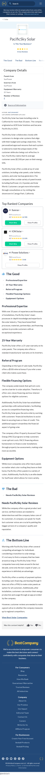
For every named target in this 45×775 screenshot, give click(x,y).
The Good (7, 60)
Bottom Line (30, 60)
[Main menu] (40, 3)
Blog (22, 671)
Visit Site (13, 223)
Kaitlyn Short (13, 112)
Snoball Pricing (22, 746)
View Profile (33, 223)
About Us (22, 701)
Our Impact (22, 709)
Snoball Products (22, 742)
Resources (22, 675)
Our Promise (22, 705)
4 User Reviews (22, 52)
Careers (22, 721)
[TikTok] (23, 758)
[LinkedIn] (19, 758)
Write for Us (22, 725)
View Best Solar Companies (14, 617)
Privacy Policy (10, 765)
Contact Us (22, 717)
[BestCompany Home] (4, 4)
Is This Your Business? (23, 44)
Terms (19, 765)
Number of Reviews (12, 96)
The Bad (18, 60)
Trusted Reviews (23, 687)
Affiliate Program (22, 729)
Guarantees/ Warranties (22, 683)
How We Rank (22, 679)
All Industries (22, 691)
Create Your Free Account (22, 738)
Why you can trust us (31, 14)
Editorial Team (22, 713)
